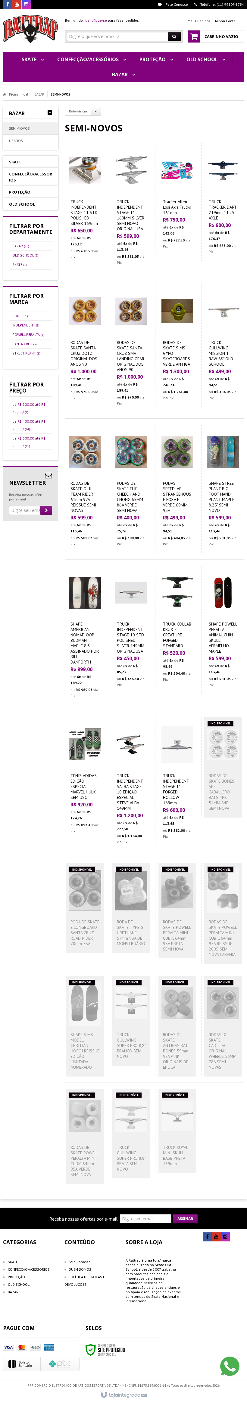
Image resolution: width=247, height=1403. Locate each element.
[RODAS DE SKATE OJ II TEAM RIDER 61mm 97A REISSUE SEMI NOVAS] (85, 489)
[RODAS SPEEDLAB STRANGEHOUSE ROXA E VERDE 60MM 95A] (177, 489)
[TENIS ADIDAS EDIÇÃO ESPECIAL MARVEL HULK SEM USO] (85, 778)
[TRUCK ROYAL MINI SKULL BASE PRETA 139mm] (177, 1131)
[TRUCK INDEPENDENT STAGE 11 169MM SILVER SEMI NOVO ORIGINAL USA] (131, 207)
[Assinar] (46, 510)
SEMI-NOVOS (19, 128)
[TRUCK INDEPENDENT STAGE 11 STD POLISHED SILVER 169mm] (85, 204)
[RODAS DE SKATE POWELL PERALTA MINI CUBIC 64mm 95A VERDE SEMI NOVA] (85, 1136)
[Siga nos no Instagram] (26, 4)
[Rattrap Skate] (30, 29)
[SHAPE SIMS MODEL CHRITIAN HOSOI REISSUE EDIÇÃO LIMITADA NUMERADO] (85, 1026)
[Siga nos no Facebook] (7, 4)
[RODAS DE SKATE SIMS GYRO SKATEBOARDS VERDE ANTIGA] (177, 345)
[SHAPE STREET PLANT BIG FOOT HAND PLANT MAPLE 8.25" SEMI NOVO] (223, 489)
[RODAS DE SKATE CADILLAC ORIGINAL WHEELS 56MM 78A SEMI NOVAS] (223, 1026)
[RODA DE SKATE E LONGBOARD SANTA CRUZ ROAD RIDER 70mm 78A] (85, 908)
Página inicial (18, 94)
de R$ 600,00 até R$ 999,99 (28, 442)
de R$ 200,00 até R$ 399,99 (28, 408)
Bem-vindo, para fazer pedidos (102, 20)
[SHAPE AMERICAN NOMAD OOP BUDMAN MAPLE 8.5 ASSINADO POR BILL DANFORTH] (85, 635)
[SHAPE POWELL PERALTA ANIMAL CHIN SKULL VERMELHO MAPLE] (223, 630)
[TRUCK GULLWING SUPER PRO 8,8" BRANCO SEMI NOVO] (131, 1021)
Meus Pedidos (199, 21)
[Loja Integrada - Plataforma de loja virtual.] (123, 1395)
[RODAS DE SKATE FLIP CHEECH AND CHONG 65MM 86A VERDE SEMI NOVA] (131, 489)
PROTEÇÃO (16, 1277)
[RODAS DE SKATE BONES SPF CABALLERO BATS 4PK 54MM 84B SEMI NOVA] (223, 767)
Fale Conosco (176, 4)
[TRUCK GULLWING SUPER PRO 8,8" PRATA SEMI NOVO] (131, 1133)
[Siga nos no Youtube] (16, 4)
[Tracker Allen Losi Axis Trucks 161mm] (177, 199)
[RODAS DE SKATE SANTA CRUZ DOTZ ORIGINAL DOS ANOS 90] (85, 345)
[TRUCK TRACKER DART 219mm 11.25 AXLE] (223, 202)
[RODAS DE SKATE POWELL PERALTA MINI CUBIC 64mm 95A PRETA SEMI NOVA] (177, 910)
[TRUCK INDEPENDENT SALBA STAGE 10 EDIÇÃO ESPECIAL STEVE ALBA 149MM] (131, 784)
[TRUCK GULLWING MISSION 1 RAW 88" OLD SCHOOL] (223, 345)
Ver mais (88, 233)
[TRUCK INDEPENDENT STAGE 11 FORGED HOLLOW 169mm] (177, 781)
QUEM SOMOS (79, 1269)
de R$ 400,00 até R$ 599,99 (28, 425)
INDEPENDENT (25, 325)
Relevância (78, 111)
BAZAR (39, 94)
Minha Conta (225, 21)
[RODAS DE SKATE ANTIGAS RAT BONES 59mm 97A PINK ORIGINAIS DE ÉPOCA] (177, 1026)
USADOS (16, 140)
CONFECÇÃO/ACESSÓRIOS (29, 1269)
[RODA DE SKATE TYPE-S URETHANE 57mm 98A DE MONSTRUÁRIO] (131, 908)
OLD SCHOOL (25, 255)
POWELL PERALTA (28, 334)
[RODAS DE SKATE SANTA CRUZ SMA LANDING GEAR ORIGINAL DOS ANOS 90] (131, 348)
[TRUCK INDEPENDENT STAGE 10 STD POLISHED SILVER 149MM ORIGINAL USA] (131, 630)
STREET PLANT (26, 353)
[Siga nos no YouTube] (216, 1237)
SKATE (19, 264)
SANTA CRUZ (24, 344)
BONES (20, 316)
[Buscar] (174, 36)
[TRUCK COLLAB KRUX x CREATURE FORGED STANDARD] (177, 627)
